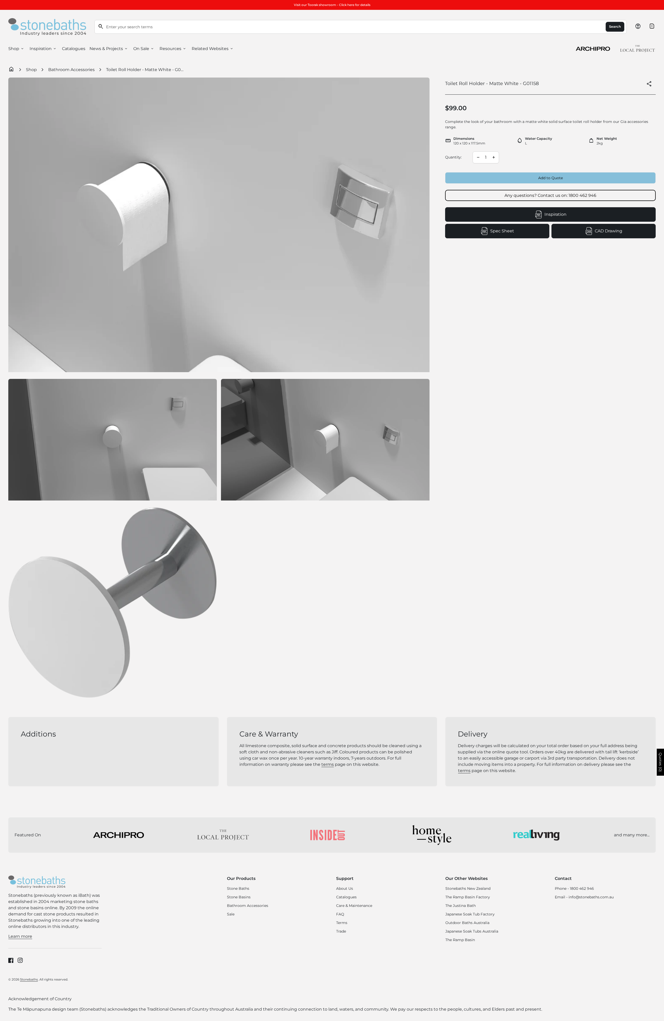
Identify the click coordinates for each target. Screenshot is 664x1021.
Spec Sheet (519, 232)
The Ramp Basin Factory (467, 897)
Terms (341, 922)
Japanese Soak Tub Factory (470, 914)
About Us (344, 888)
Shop (16, 48)
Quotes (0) (660, 762)
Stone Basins (239, 897)
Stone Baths (238, 888)
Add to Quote (550, 178)
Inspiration (43, 48)
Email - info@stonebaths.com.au (584, 897)
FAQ (340, 914)
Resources (173, 48)
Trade (341, 931)
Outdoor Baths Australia (467, 922)
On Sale (143, 48)
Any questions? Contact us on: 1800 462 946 (550, 195)
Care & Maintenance (354, 905)
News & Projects (108, 48)
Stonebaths (29, 979)
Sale (230, 914)
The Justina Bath (460, 905)
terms (327, 764)
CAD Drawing (625, 232)
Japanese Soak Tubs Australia (471, 931)
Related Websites (213, 48)
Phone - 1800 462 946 (574, 888)
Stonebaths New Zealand (467, 888)
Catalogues (73, 48)
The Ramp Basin (460, 939)
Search (615, 27)
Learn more (20, 936)
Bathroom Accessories (71, 69)
